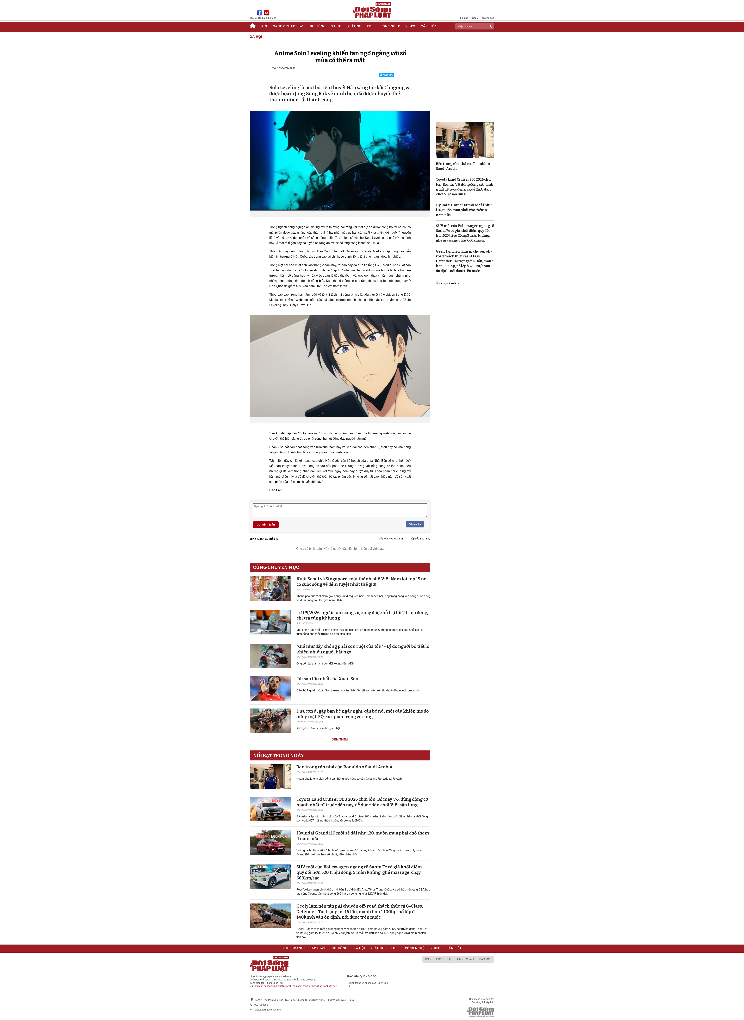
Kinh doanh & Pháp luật (282, 26)
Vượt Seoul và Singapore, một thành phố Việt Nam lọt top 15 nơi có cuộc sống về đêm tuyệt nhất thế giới (362, 581)
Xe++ (371, 26)
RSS (428, 959)
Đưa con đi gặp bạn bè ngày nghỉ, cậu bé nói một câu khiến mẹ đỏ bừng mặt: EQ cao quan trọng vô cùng (362, 713)
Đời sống (318, 26)
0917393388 (261, 1005)
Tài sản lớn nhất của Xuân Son (327, 678)
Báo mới (485, 959)
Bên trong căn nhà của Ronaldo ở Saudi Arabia (344, 767)
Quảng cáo (488, 17)
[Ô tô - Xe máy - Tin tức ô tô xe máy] (448, 283)
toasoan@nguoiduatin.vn (267, 1009)
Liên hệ (464, 17)
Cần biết (428, 26)
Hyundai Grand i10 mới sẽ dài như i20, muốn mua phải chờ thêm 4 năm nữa (463, 210)
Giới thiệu (443, 959)
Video (410, 26)
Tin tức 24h (465, 959)
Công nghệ (390, 26)
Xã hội (337, 26)
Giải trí (354, 26)
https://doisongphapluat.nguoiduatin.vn (270, 976)
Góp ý (475, 17)
